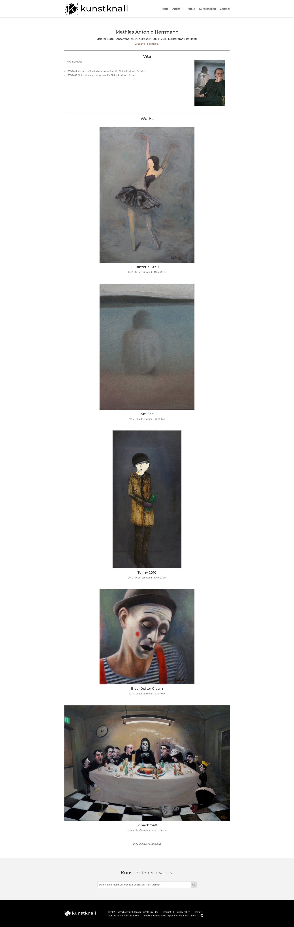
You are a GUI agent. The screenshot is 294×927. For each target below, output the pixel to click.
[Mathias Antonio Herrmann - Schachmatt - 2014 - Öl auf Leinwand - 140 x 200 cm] (147, 821)
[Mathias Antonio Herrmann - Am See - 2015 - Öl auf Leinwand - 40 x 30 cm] (147, 410)
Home (164, 9)
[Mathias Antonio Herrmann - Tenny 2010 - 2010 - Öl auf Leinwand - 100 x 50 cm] (147, 569)
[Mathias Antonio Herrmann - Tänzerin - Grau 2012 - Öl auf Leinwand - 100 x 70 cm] (147, 263)
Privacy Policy (183, 911)
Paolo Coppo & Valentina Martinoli (178, 915)
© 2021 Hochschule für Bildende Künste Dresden (133, 911)
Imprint (167, 911)
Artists (176, 9)
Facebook (153, 43)
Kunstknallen (207, 9)
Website (140, 43)
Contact (225, 9)
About (191, 9)
